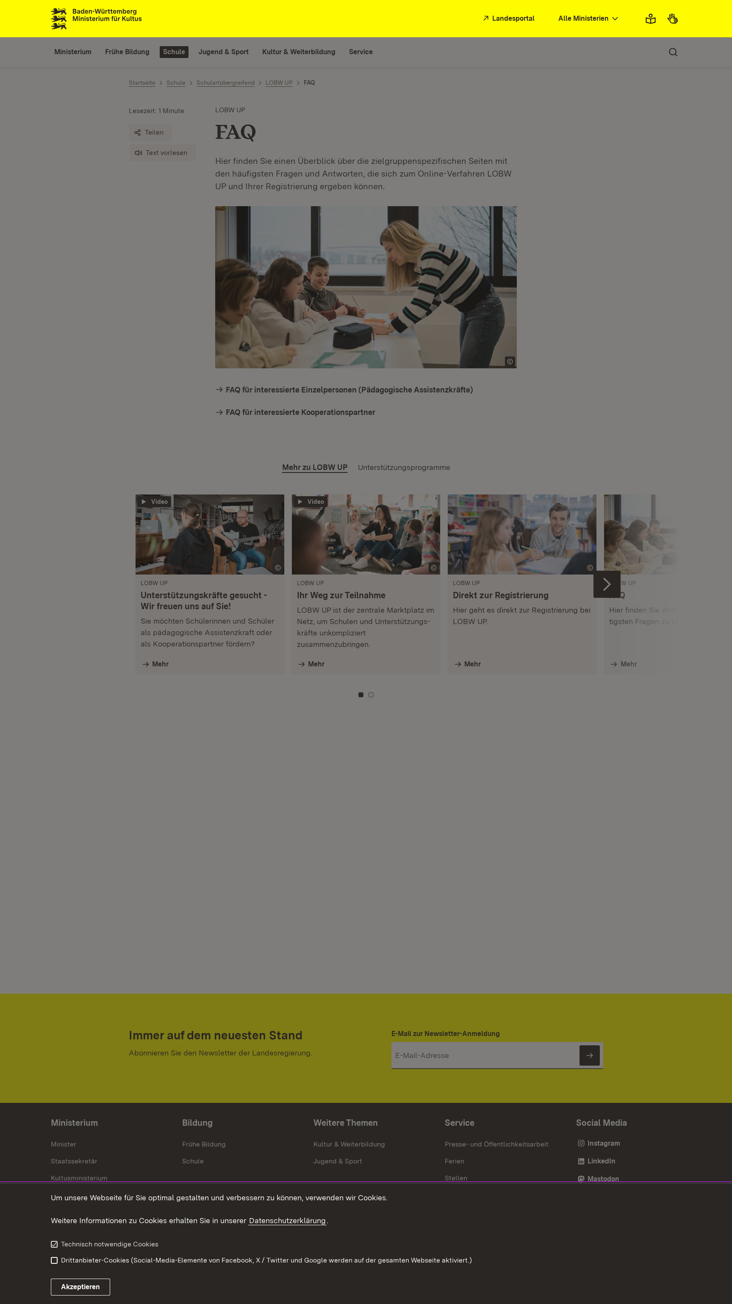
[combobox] (589, 19)
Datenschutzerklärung (287, 1220)
